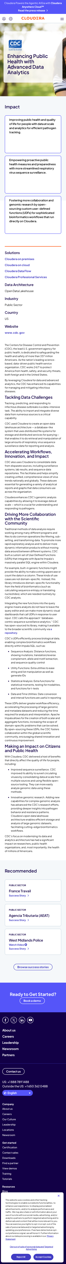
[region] (32, 1227)
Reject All (21, 1257)
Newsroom (10, 1049)
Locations (8, 1129)
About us (9, 1030)
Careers (8, 1036)
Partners (8, 1055)
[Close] (58, 1195)
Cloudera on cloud (17, 265)
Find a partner (10, 1163)
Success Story (17, 895)
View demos (9, 1168)
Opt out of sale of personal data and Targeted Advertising (31, 1247)
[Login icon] (4, 19)
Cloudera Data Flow (18, 271)
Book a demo (32, 1000)
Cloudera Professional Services (26, 277)
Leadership (10, 1042)
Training (6, 1173)
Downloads (9, 1157)
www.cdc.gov (15, 332)
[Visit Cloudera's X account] (14, 1020)
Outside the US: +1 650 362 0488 (25, 1086)
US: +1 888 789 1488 (15, 1082)
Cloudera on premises (19, 259)
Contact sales (10, 1152)
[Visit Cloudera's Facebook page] (5, 1020)
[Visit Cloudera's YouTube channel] (30, 1020)
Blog (5, 1191)
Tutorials (7, 1178)
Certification (9, 1147)
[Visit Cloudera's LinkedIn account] (22, 1020)
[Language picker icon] (11, 19)
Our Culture (9, 1119)
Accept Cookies (43, 1257)
